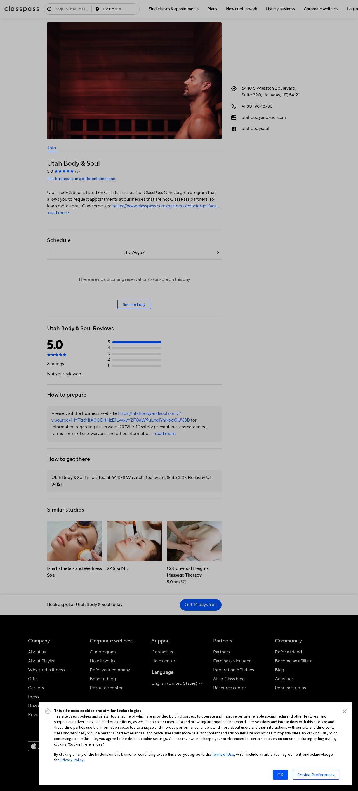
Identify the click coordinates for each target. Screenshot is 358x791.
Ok (280, 775)
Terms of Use (223, 754)
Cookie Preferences (316, 775)
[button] (345, 711)
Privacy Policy (72, 759)
